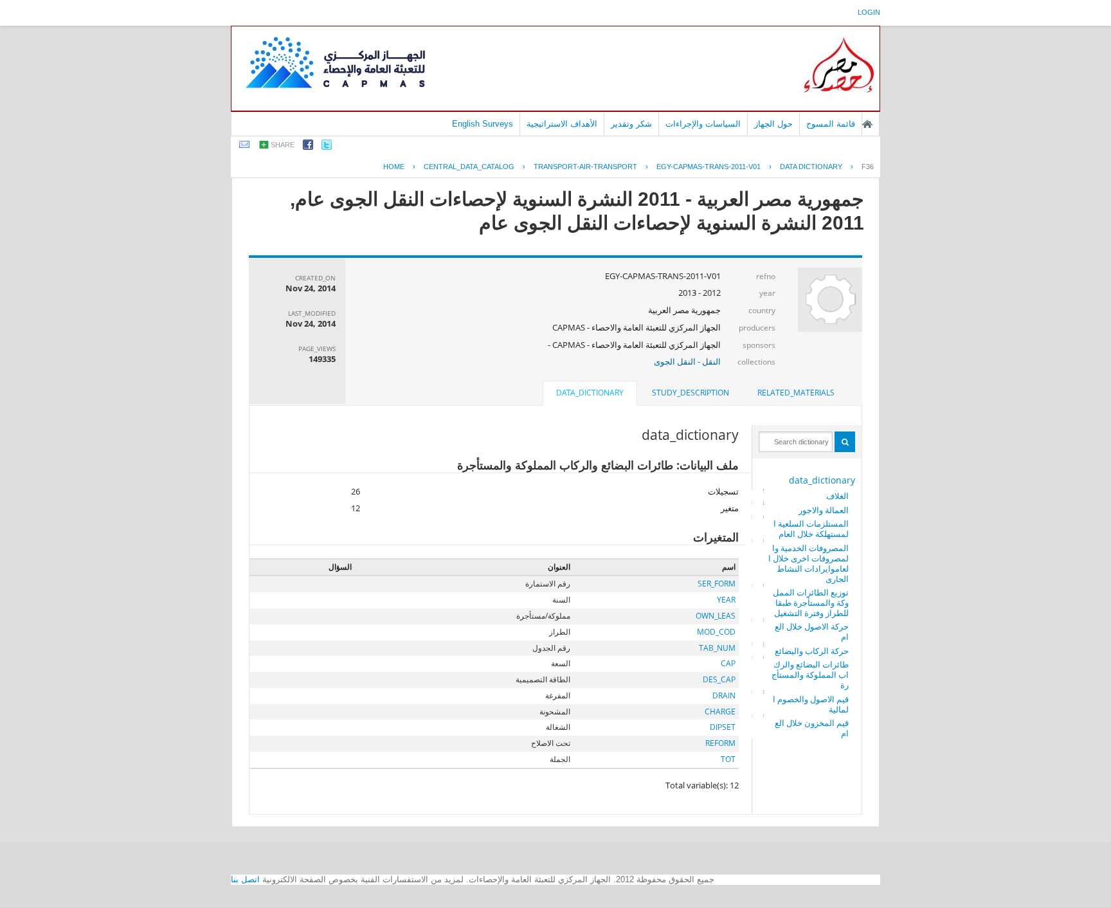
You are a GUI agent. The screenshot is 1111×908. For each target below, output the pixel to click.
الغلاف (837, 496)
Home (393, 166)
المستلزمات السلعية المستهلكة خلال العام (811, 528)
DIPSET (723, 727)
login (869, 12)
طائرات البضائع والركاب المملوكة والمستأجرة (810, 674)
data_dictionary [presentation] (590, 392)
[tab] (796, 393)
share (282, 145)
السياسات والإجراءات (703, 124)
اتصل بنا (245, 879)
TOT (728, 759)
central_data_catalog (469, 166)
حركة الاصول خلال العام (812, 631)
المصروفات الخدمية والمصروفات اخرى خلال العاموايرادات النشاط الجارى (808, 563)
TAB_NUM (717, 647)
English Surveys (482, 124)
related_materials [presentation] (796, 392)
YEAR (726, 599)
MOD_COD (716, 631)
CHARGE (720, 711)
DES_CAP (719, 679)
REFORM (720, 743)
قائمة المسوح (830, 124)
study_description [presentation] (690, 392)
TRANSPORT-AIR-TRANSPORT (585, 166)
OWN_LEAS (716, 615)
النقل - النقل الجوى (687, 361)
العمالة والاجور (824, 510)
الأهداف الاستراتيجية (562, 124)
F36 (868, 166)
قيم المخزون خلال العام (812, 728)
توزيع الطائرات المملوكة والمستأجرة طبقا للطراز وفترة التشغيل (811, 602)
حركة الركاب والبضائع (812, 651)
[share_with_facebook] (308, 147)
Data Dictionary (811, 166)
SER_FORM (717, 583)
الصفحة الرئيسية (867, 124)
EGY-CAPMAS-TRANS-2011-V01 (708, 166)
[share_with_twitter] (326, 147)
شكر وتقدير (631, 124)
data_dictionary (822, 480)
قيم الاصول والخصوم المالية (811, 704)
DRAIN (724, 695)
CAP (728, 663)
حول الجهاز (773, 124)
